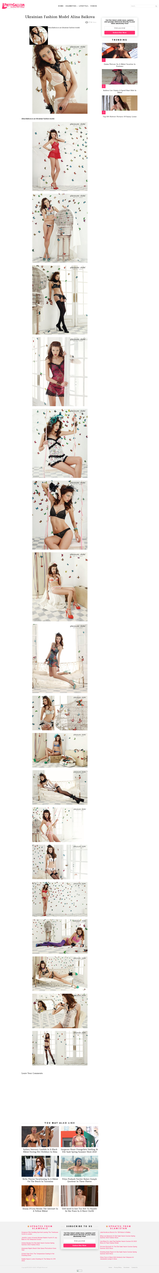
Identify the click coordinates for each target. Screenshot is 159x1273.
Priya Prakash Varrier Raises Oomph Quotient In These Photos (79, 1180)
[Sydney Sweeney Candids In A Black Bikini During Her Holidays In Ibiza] (40, 1136)
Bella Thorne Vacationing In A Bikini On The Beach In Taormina (40, 1180)
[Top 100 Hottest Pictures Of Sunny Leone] (119, 103)
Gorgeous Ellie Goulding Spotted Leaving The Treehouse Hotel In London (40, 1233)
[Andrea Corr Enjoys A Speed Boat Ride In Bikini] (119, 76)
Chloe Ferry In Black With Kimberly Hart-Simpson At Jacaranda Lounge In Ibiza (117, 1258)
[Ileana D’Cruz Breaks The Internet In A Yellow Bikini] (40, 1195)
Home (60, 6)
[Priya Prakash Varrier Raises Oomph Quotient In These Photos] (79, 1166)
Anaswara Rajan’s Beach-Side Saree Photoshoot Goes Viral (39, 1249)
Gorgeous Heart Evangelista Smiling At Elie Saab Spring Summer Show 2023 (79, 1150)
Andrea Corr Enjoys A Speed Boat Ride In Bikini (119, 91)
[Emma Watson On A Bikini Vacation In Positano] (119, 50)
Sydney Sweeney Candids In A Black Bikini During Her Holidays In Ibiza (40, 1150)
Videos (93, 6)
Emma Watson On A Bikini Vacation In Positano (120, 65)
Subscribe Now (120, 32)
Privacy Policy (118, 1267)
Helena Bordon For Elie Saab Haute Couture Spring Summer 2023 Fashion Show (38, 1244)
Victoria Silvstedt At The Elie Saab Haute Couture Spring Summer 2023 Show (118, 1247)
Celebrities (71, 6)
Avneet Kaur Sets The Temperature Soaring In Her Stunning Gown (38, 1254)
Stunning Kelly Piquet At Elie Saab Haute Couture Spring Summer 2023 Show (118, 1252)
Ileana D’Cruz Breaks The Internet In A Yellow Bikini (40, 1209)
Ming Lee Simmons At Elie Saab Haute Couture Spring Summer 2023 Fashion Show (117, 1237)
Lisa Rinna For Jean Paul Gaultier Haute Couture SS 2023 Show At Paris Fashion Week (118, 1242)
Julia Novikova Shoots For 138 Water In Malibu (115, 1232)
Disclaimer (126, 1267)
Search (156, 6)
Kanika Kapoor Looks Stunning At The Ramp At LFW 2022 (39, 1259)
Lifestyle (83, 6)
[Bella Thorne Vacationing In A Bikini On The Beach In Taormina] (40, 1166)
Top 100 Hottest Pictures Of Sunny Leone (120, 117)
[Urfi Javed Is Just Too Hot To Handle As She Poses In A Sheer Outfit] (79, 1195)
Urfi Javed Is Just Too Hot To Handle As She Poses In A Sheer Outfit (79, 1209)
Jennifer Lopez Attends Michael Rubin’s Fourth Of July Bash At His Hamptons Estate (39, 1238)
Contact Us (134, 1267)
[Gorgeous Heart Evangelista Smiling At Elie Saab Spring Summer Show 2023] (79, 1136)
